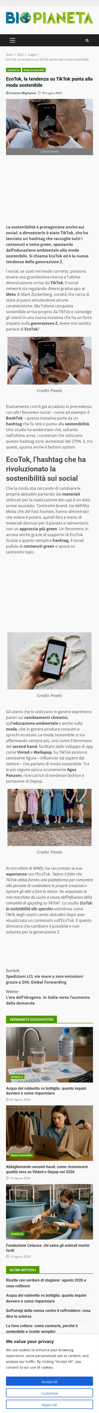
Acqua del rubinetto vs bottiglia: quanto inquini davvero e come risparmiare (49, 1054)
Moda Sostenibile (34, 70)
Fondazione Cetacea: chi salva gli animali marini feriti (49, 1212)
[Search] (87, 40)
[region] (49, 1373)
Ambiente (13, 70)
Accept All (49, 1381)
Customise (49, 1393)
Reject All (49, 1405)
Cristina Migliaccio (23, 93)
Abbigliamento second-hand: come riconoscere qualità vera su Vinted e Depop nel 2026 (49, 1133)
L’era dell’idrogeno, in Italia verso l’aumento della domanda (48, 997)
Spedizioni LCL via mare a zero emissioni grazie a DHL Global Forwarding (44, 976)
